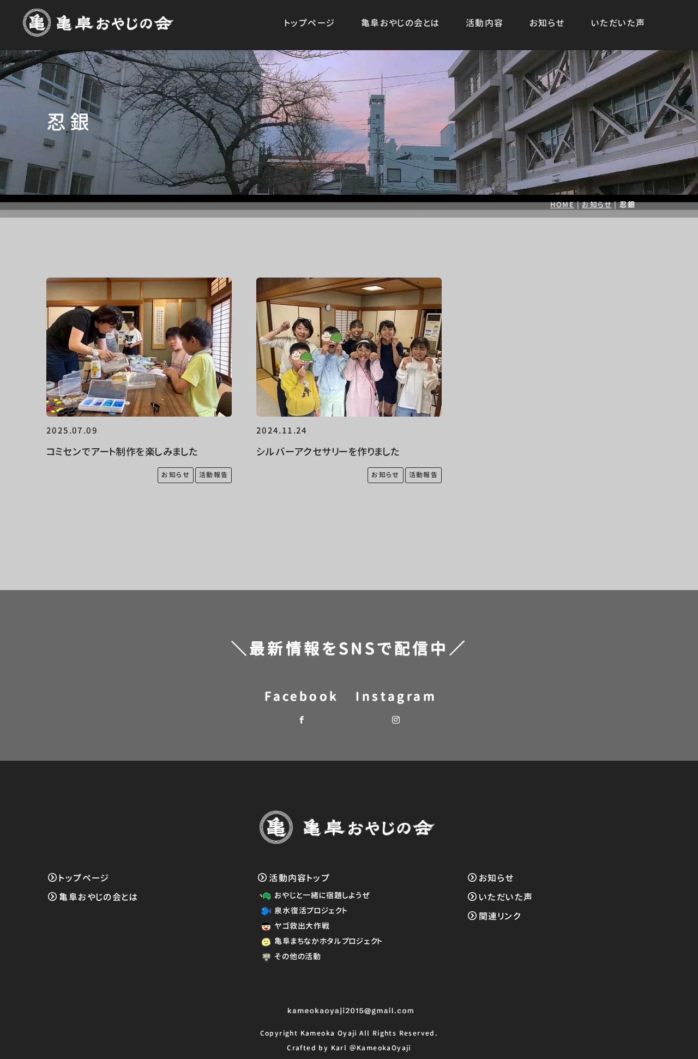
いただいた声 (618, 23)
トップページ (310, 23)
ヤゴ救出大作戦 (301, 925)
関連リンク (500, 916)
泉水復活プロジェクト (310, 910)
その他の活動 (297, 956)
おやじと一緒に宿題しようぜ (322, 895)
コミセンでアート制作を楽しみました (122, 452)
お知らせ (547, 23)
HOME (562, 204)
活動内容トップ (299, 878)
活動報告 (213, 474)
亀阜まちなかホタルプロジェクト (328, 941)
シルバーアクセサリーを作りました (328, 452)
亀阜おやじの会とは (400, 23)
